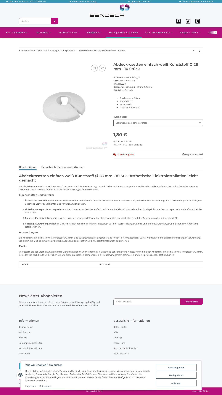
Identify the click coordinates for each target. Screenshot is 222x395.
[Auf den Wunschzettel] (102, 68)
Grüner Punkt (26, 326)
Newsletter (24, 353)
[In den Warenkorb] (21, 60)
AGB (115, 332)
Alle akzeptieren (176, 367)
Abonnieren (192, 301)
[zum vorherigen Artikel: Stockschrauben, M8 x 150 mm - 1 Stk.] (194, 50)
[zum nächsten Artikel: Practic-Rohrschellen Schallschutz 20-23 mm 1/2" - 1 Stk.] (200, 50)
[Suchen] (54, 21)
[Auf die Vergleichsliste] (94, 68)
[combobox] (158, 123)
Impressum (30, 386)
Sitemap (117, 337)
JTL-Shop (206, 391)
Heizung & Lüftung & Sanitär (139, 86)
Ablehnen (176, 383)
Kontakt (23, 337)
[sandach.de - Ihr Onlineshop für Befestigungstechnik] (110, 10)
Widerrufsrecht (121, 353)
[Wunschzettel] (188, 21)
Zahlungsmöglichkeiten (31, 342)
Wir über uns (25, 332)
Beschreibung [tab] (28, 167)
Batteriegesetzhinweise (125, 348)
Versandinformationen (30, 348)
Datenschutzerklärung (72, 302)
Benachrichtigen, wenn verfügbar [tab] (62, 167)
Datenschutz (45, 386)
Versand (138, 144)
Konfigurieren (176, 375)
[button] (178, 21)
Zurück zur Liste (28, 50)
